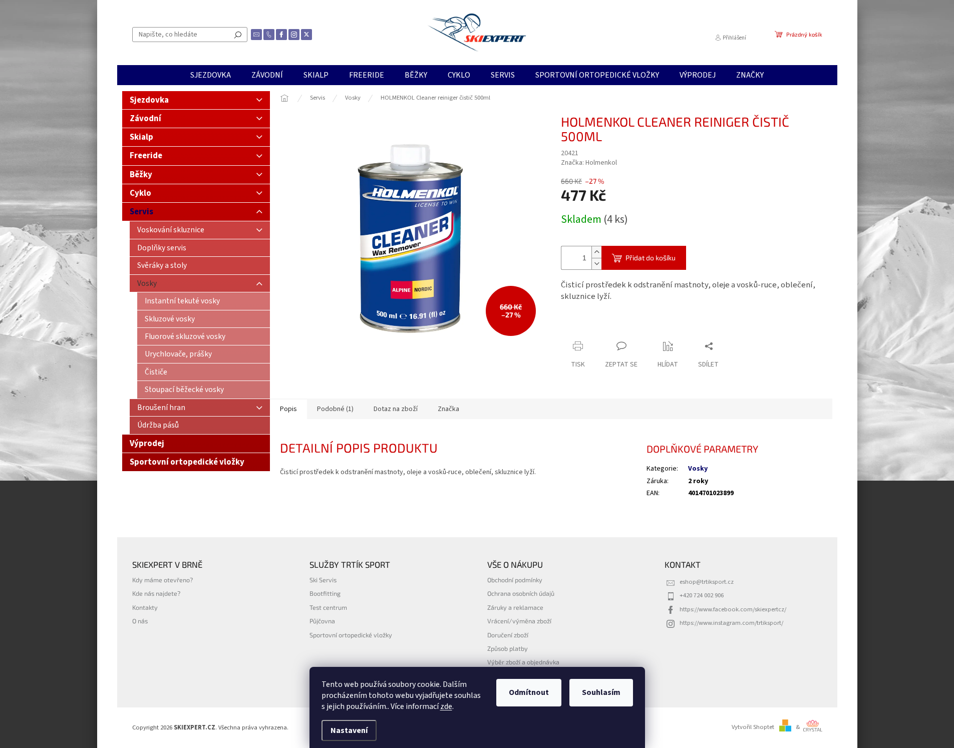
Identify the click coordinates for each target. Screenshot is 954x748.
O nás (140, 621)
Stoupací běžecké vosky (184, 389)
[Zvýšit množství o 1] (596, 252)
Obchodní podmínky (514, 580)
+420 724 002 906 (702, 595)
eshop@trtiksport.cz (707, 581)
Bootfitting (325, 593)
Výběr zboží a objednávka (523, 662)
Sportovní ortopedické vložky (187, 462)
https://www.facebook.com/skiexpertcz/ (733, 609)
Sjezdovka (149, 100)
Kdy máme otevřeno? (162, 580)
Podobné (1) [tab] (335, 409)
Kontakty (145, 607)
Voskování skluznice (170, 229)
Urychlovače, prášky (178, 353)
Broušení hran (161, 407)
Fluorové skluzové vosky (185, 336)
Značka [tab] (448, 409)
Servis (141, 212)
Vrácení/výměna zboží (519, 621)
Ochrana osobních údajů (520, 593)
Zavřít (613, 326)
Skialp (141, 137)
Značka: (589, 163)
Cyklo (140, 193)
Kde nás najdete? (156, 593)
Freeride (146, 156)
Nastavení (349, 730)
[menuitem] (210, 75)
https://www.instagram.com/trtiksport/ (731, 622)
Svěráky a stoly (162, 265)
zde (446, 706)
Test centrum (328, 607)
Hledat (237, 34)
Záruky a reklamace (515, 607)
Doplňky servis (161, 247)
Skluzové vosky (170, 318)
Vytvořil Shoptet (753, 726)
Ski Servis (323, 580)
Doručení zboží (507, 635)
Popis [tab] (288, 409)
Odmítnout (529, 692)
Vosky (147, 283)
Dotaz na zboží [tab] (396, 409)
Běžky (141, 175)
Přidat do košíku (650, 257)
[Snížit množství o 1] (596, 263)
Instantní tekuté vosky (182, 300)
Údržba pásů (158, 425)
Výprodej (147, 444)
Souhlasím (601, 692)
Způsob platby (507, 648)
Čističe (156, 372)
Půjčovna (322, 621)
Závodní (145, 119)
